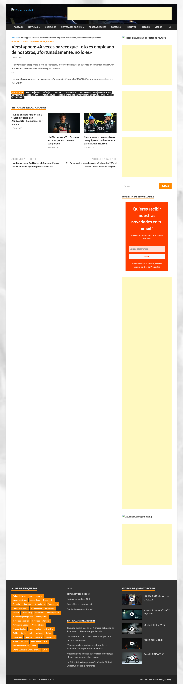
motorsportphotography (70, 95)
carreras (29, 92)
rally (31, 633)
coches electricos (20, 600)
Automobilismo (19, 596)
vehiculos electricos (21, 645)
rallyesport (17, 637)
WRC (45, 650)
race (103, 95)
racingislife (18, 98)
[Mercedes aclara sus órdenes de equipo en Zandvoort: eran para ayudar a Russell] (100, 124)
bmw (31, 596)
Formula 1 (117, 27)
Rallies (23, 633)
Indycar (16, 612)
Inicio (69, 588)
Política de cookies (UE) (78, 598)
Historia (145, 27)
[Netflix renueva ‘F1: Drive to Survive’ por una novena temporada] (64, 124)
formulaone (70, 92)
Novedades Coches (71, 27)
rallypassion (50, 637)
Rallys (15, 641)
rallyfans (28, 637)
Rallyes (131, 27)
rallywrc (24, 641)
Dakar (45, 600)
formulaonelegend (87, 92)
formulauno (104, 92)
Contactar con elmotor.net (80, 609)
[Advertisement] (119, 13)
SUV (45, 641)
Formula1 (57, 92)
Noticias (33, 27)
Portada (18, 27)
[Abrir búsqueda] (170, 27)
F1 (50, 92)
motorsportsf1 (91, 95)
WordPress (158, 679)
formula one (53, 604)
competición (41, 92)
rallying (38, 637)
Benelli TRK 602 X (154, 654)
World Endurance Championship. (26, 650)
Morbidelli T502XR (154, 625)
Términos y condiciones (78, 593)
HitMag (167, 679)
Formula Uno (39, 42)
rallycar (39, 633)
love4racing (18, 95)
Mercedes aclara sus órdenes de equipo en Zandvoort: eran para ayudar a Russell (100, 140)
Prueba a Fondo (38, 625)
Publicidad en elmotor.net (79, 604)
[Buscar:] (147, 186)
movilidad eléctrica (21, 621)
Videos (158, 27)
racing (110, 95)
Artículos (50, 27)
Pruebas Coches (97, 27)
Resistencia (36, 641)
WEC (34, 645)
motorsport (32, 95)
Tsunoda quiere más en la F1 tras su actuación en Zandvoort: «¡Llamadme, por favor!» (26, 119)
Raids (15, 633)
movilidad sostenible (40, 621)
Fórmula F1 (27, 42)
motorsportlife (47, 95)
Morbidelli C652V (154, 639)
